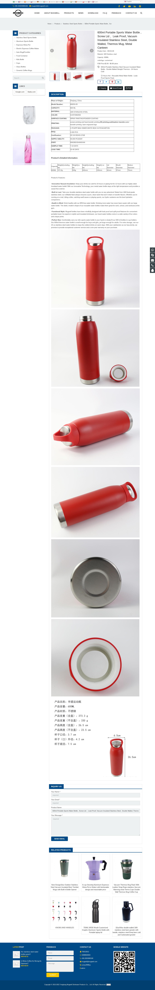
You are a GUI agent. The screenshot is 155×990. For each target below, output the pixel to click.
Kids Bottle (20, 59)
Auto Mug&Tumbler (23, 52)
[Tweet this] (106, 82)
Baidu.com (32, 92)
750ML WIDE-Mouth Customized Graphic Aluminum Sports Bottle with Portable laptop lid (95, 930)
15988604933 (86, 955)
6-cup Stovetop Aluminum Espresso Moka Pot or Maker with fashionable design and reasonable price (95, 887)
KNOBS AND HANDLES (64, 928)
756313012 (85, 952)
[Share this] (100, 82)
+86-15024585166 (21, 6)
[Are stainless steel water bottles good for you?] (16, 958)
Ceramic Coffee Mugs (24, 70)
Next (91, 50)
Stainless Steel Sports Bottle (26, 37)
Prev (52, 50)
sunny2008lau (86, 965)
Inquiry (103, 88)
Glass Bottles (21, 67)
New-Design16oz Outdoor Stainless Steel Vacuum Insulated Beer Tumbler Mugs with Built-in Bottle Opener (65, 887)
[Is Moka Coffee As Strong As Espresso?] (16, 967)
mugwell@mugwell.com (39, 6)
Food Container (22, 56)
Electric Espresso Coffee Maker (27, 48)
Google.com (20, 92)
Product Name (56, 807)
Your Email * (55, 799)
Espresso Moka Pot (23, 45)
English (129, 1)
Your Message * (57, 815)
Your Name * (55, 792)
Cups (18, 63)
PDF (129, 88)
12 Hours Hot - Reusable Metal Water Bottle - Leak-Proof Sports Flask (119, 76)
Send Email (117, 88)
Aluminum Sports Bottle (24, 41)
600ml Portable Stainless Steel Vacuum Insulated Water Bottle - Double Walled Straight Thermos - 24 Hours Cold (121, 67)
